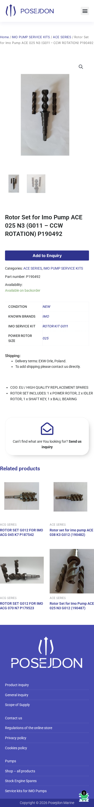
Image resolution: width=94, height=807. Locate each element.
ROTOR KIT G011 (55, 326)
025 (46, 338)
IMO (46, 316)
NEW (46, 307)
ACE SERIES (62, 37)
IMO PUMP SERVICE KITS (31, 37)
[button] (85, 11)
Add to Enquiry (47, 255)
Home (4, 37)
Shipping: (13, 356)
